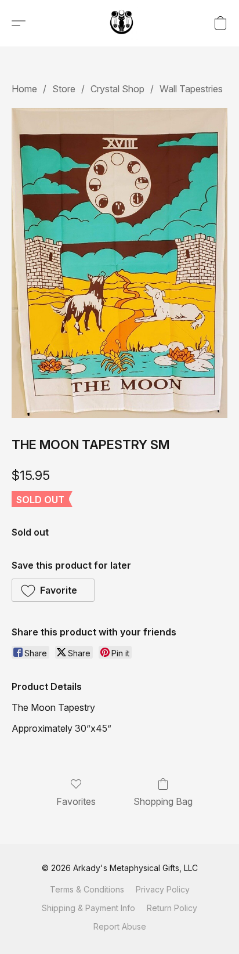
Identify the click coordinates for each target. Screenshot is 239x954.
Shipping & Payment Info (88, 908)
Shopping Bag (163, 801)
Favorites (76, 801)
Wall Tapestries (191, 89)
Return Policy (172, 908)
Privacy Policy (163, 889)
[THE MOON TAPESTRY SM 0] (119, 262)
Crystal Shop (117, 89)
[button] (122, 23)
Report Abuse (119, 926)
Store (63, 89)
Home (24, 89)
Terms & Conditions (87, 889)
